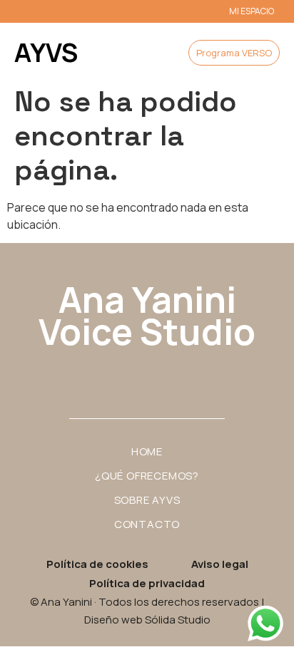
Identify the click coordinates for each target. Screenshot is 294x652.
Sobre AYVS (147, 499)
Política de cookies (97, 564)
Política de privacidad (147, 583)
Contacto (147, 524)
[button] (135, 53)
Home (147, 451)
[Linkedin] (186, 374)
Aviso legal (219, 564)
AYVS (46, 52)
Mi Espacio (251, 11)
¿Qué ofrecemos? (147, 475)
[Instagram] (108, 374)
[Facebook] (147, 374)
